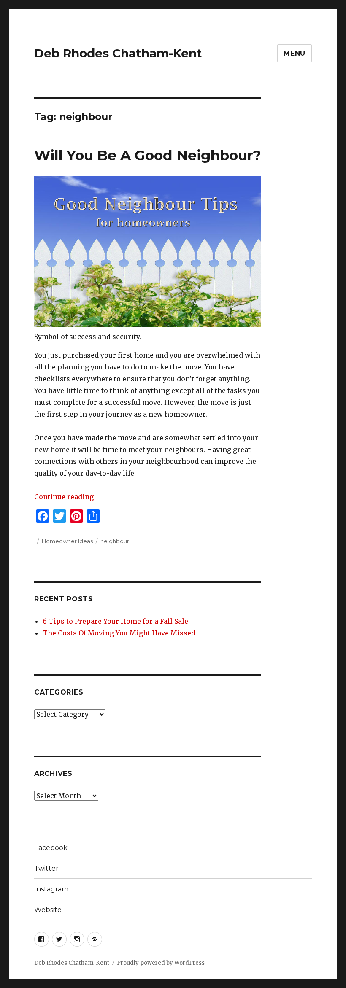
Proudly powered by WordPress (161, 962)
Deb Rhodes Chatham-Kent (118, 53)
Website (48, 910)
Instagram (51, 889)
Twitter (46, 868)
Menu (294, 53)
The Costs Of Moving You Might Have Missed (119, 633)
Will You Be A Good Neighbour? (147, 155)
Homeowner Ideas (67, 541)
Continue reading (64, 497)
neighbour (114, 541)
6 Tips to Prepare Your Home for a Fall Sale (115, 621)
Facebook (51, 848)
